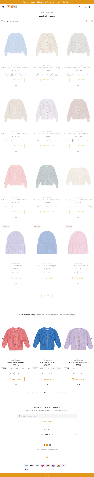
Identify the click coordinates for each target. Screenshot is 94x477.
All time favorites (67, 315)
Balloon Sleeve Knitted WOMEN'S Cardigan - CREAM (46, 68)
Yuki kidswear (15, 65)
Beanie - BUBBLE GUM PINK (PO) (78, 266)
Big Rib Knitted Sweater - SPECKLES (47, 362)
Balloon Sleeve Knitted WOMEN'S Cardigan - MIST (78, 134)
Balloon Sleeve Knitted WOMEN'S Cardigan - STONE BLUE (46, 200)
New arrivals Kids (27, 315)
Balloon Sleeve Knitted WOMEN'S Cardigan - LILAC (46, 134)
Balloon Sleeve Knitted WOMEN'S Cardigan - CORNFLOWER (15, 68)
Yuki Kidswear (12, 6)
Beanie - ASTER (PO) (15, 266)
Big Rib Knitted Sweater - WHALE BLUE (78, 362)
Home (42, 12)
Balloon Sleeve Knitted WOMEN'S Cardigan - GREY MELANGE (78, 68)
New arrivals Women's (47, 315)
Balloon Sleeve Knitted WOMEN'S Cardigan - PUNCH (15, 200)
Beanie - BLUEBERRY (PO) (47, 266)
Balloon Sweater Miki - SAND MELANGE (78, 200)
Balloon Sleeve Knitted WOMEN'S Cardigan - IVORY (15, 134)
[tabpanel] (15, 355)
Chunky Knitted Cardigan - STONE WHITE (16, 362)
